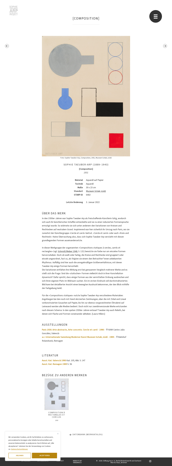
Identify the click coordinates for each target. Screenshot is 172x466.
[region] (32, 446)
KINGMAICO (77, 462)
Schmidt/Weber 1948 (67, 251)
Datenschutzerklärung (19, 449)
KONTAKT (60, 461)
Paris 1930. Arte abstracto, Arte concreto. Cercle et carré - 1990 (73, 329)
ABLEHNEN (19, 455)
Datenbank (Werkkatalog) (87, 434)
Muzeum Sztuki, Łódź (96, 191)
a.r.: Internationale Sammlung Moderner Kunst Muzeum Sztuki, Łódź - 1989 (78, 337)
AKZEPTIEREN (44, 455)
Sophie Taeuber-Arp (13, 10)
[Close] (57, 433)
